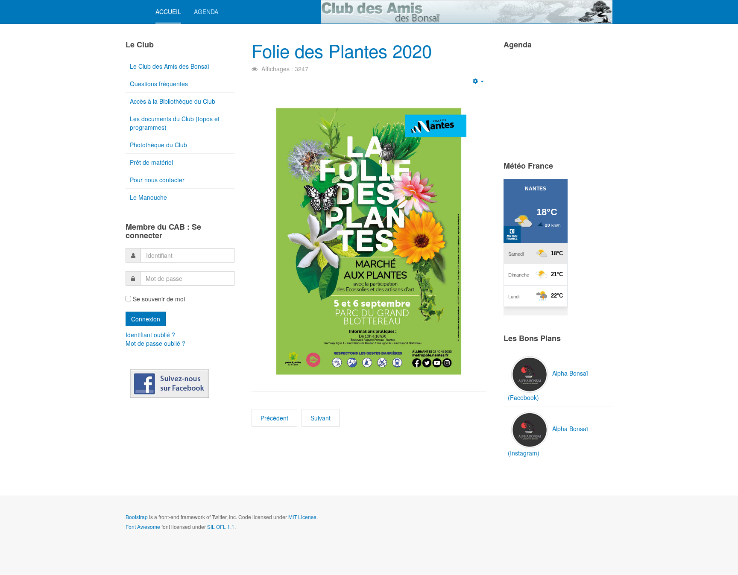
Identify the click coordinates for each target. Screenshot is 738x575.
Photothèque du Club (158, 144)
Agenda (206, 11)
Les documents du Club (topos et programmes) (175, 122)
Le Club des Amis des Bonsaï (169, 66)
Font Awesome (143, 526)
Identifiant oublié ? (150, 334)
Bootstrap (137, 516)
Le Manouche (148, 197)
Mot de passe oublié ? (155, 343)
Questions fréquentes (159, 83)
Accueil (168, 11)
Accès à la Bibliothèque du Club (172, 101)
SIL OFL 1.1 (220, 526)
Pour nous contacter (157, 179)
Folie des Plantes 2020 (342, 50)
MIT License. (303, 516)
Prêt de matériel (151, 162)
